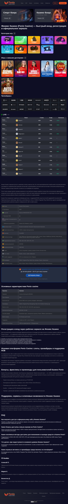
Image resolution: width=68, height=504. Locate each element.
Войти (55, 3)
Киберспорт (47, 3)
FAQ (63, 493)
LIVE (26, 3)
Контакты (35, 493)
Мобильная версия (43, 493)
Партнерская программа (55, 493)
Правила (29, 493)
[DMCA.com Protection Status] (34, 502)
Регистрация (62, 3)
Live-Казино (36, 3)
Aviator (42, 3)
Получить (6, 18)
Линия (22, 3)
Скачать (43, 496)
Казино (30, 3)
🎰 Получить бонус (34, 275)
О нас (24, 493)
